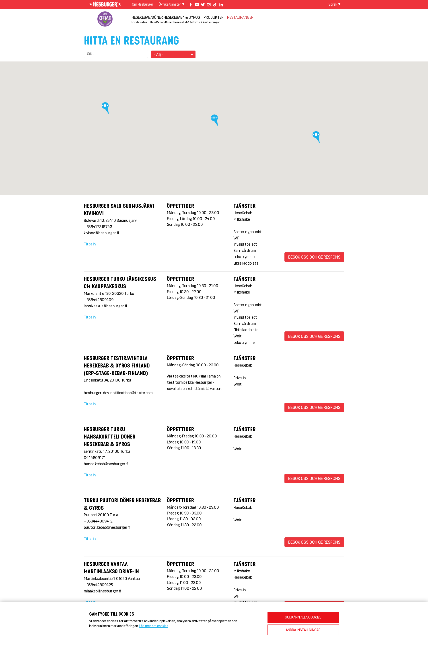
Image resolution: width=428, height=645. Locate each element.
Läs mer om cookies (153, 626)
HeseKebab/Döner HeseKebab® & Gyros (166, 17)
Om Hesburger (142, 4)
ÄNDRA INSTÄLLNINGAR (303, 630)
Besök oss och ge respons (314, 256)
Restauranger (240, 17)
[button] (215, 121)
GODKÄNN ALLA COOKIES (303, 617)
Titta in (90, 243)
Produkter (214, 17)
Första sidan (139, 22)
